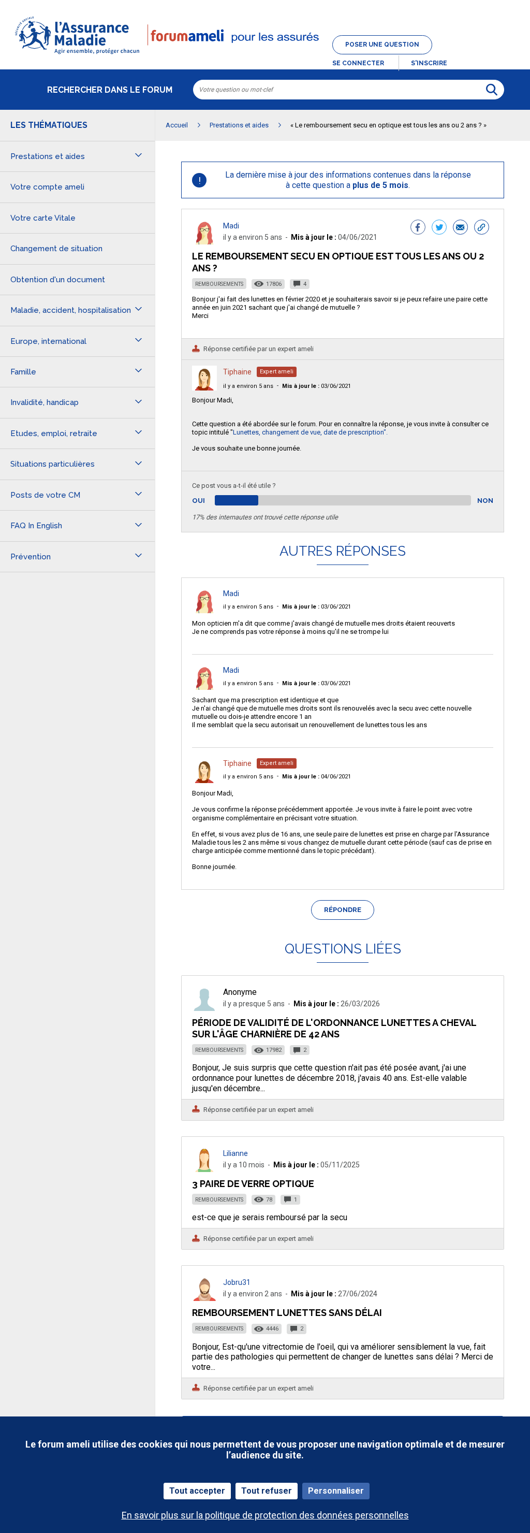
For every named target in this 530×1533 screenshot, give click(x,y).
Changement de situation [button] (56, 248)
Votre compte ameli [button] (47, 187)
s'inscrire (429, 63)
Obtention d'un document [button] (57, 279)
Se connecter (358, 63)
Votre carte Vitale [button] (43, 218)
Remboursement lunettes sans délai (287, 1312)
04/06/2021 (316, 776)
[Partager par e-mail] (460, 228)
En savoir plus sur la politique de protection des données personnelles (265, 1515)
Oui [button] (210, 500)
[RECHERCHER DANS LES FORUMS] (491, 89)
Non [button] (485, 500)
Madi (231, 226)
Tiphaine (237, 372)
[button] (265, 55)
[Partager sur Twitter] (439, 228)
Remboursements (219, 284)
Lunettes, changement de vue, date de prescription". (310, 432)
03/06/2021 (316, 386)
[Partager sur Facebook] (417, 228)
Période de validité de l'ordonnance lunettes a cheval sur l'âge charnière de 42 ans (334, 1028)
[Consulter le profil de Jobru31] (204, 1298)
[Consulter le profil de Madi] (204, 242)
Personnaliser (336, 1491)
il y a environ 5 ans (248, 386)
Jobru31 (237, 1282)
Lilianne (235, 1153)
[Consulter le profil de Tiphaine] (204, 388)
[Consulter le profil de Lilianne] (204, 1169)
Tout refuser (266, 1491)
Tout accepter (197, 1491)
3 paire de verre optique (253, 1183)
